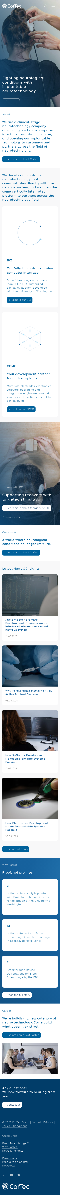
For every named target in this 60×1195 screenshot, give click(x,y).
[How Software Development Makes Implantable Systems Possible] (30, 741)
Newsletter (9, 1165)
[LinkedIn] (11, 1175)
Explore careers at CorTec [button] (22, 1035)
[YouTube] (3, 1175)
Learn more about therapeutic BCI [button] (28, 508)
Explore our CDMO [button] (22, 409)
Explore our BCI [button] (21, 299)
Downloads (9, 1158)
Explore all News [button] (17, 849)
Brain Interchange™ (15, 1143)
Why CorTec (10, 1147)
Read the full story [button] (18, 995)
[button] (45, 5)
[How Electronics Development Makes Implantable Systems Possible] (30, 809)
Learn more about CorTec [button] (22, 159)
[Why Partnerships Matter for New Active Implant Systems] (30, 675)
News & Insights (12, 1150)
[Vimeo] (18, 1175)
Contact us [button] (13, 1104)
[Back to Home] (11, 6)
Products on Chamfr (15, 1161)
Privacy (48, 1122)
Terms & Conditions (14, 1126)
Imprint (36, 1122)
